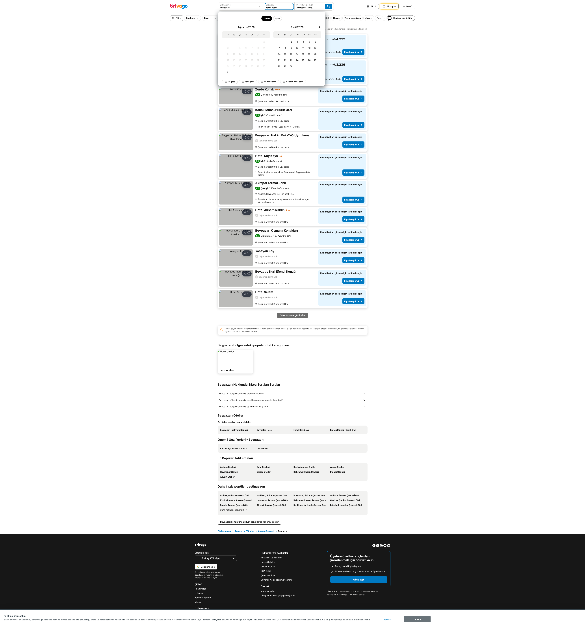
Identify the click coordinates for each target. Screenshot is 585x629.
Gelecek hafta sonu (294, 82)
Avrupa (238, 531)
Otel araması (224, 531)
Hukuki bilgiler (268, 562)
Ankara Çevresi (266, 531)
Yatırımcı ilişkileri (203, 597)
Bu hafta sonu (270, 82)
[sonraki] (319, 27)
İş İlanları (199, 593)
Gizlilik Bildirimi (268, 566)
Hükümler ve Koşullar (271, 557)
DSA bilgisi (266, 571)
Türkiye (250, 531)
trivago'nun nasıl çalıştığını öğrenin (278, 595)
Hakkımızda (200, 588)
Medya (198, 602)
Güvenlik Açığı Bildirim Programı (276, 579)
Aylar (277, 18)
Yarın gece (249, 82)
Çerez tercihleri (268, 575)
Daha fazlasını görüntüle (232, 510)
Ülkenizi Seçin (202, 552)
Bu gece (231, 82)
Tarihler (266, 18)
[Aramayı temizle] (260, 6)
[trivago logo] (179, 6)
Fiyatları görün (352, 52)
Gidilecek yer (225, 5)
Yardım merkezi (268, 591)
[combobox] (241, 7)
